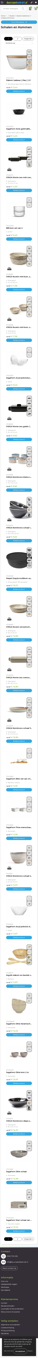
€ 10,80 (12, 636)
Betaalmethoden (7, 1306)
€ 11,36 (12, 834)
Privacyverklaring (8, 1331)
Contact (4, 1303)
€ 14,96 (12, 1179)
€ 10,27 (12, 585)
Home (3, 16)
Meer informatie (8, 1351)
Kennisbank (5, 1290)
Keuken (12, 16)
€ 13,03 (12, 1079)
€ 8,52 (11, 435)
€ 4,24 (12, 136)
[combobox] (10, 8)
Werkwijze (5, 1287)
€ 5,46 (11, 235)
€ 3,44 (12, 87)
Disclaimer (5, 1333)
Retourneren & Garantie (10, 1312)
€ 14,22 (12, 1130)
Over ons (4, 1281)
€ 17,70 (12, 1227)
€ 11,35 (11, 786)
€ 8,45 (11, 385)
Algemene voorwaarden (10, 1325)
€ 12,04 (12, 1031)
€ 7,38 (11, 286)
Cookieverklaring (7, 1328)
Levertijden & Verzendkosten (12, 1309)
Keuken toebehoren (23, 16)
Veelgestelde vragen (9, 1284)
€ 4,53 (11, 186)
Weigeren (30, 1351)
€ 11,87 (12, 982)
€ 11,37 (12, 885)
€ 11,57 (12, 934)
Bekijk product (19, 91)
